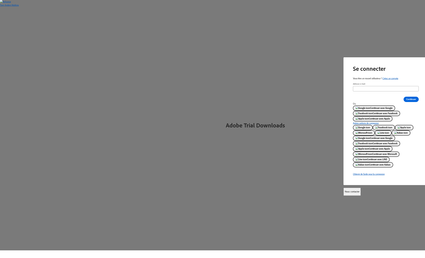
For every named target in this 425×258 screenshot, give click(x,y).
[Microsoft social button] (364, 133)
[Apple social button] (404, 127)
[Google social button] (363, 127)
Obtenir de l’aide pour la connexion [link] (369, 174)
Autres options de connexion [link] (366, 123)
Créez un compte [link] (390, 78)
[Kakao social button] (401, 133)
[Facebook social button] (384, 127)
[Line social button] (383, 133)
